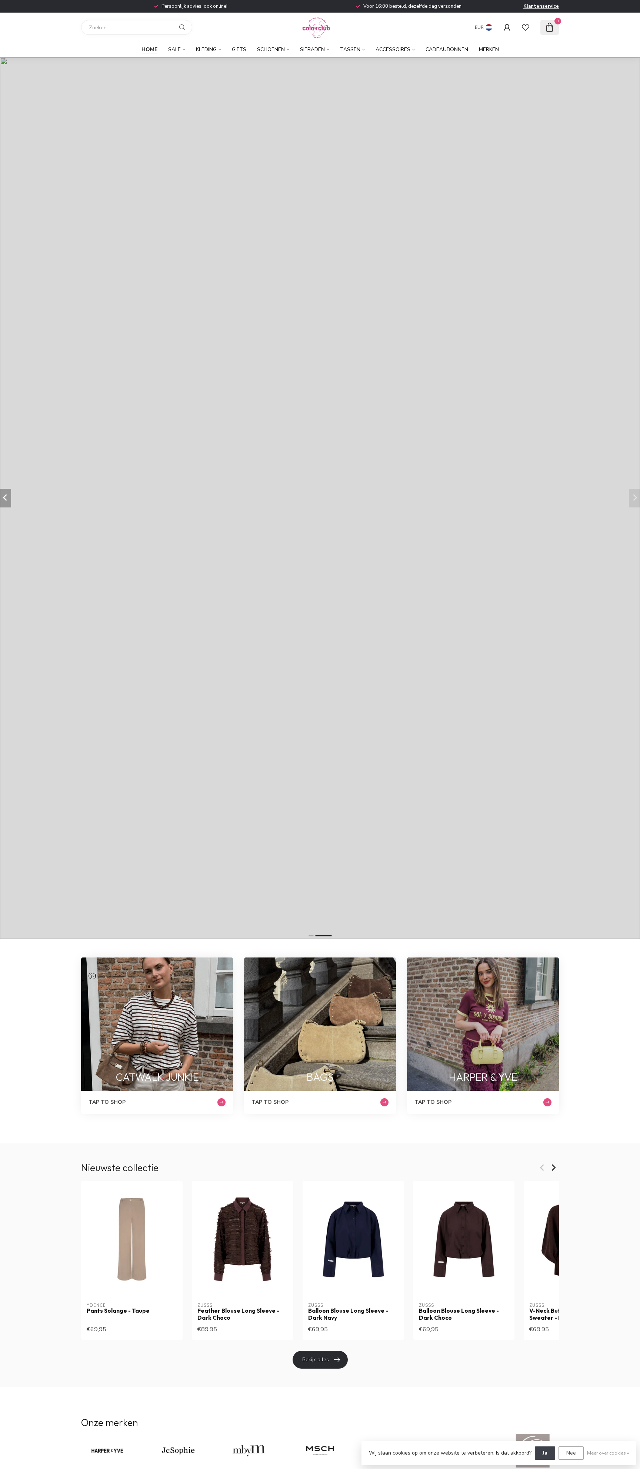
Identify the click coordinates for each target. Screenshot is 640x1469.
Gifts (239, 49)
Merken (489, 49)
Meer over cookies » (608, 1453)
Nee (571, 1452)
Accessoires (393, 49)
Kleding (206, 49)
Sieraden (312, 49)
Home (149, 49)
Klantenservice (541, 6)
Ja (545, 1452)
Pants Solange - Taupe (118, 1311)
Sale (174, 49)
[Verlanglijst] (525, 27)
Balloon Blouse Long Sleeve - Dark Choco (459, 1314)
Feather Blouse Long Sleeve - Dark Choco (238, 1314)
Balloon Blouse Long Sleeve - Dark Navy (348, 1314)
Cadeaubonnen (447, 49)
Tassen (350, 49)
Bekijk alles (315, 1359)
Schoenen (271, 49)
